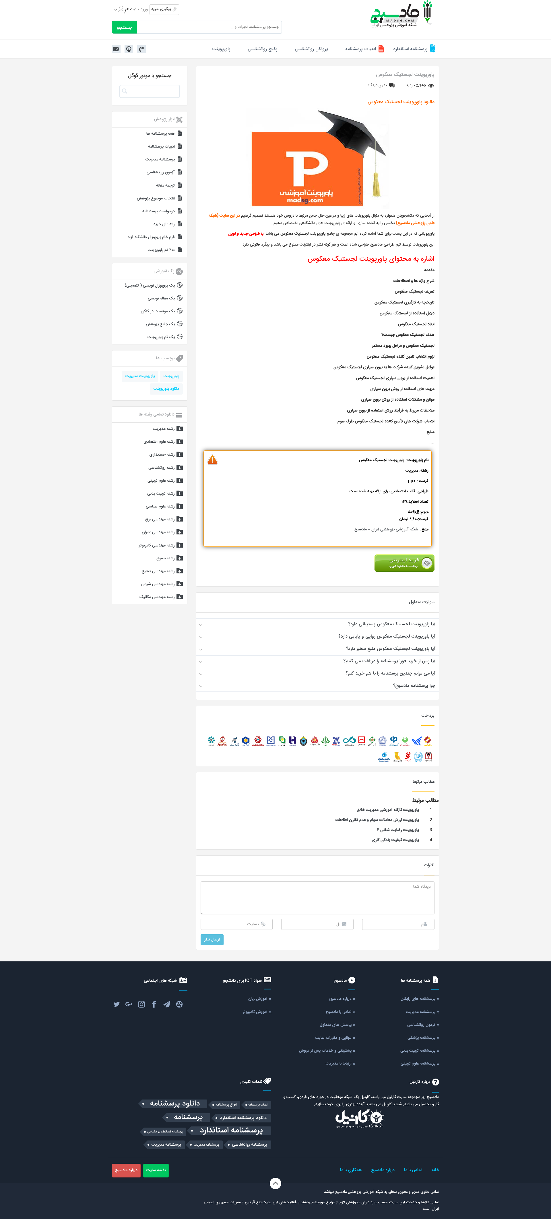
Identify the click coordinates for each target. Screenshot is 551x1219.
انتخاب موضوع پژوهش (156, 198)
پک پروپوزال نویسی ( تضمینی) (150, 285)
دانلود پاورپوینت (166, 388)
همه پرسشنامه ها (160, 133)
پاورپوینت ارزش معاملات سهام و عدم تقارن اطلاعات (377, 820)
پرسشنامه (188, 1117)
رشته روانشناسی (161, 468)
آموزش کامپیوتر (255, 1012)
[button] (317, 624)
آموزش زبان (257, 998)
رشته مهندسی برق (160, 519)
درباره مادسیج (340, 998)
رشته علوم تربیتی (161, 480)
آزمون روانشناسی (161, 172)
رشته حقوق (165, 558)
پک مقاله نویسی (161, 298)
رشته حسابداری (162, 454)
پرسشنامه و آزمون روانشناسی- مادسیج (401, 14)
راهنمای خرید (164, 224)
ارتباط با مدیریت (339, 1063)
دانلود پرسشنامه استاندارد (243, 1118)
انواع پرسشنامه (226, 1105)
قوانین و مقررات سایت (333, 1037)
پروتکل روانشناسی (311, 49)
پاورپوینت (221, 49)
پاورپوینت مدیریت (140, 376)
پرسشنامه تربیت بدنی (417, 1050)
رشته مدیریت (164, 429)
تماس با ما (413, 1170)
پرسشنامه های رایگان (418, 998)
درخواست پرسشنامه (158, 211)
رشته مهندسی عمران (158, 532)
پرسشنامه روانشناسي (249, 1144)
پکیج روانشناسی (263, 49)
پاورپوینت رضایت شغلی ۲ (398, 830)
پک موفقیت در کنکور (158, 311)
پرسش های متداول (336, 1025)
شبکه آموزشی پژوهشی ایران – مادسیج (386, 529)
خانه (435, 1170)
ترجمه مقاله (165, 185)
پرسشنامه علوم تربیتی (418, 1063)
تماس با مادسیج (339, 1012)
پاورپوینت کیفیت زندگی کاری (395, 840)
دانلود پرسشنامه (175, 1104)
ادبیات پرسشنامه (360, 49)
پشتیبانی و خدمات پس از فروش (325, 1050)
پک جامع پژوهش (160, 324)
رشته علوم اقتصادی (159, 441)
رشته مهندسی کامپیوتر (157, 545)
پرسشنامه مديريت (206, 1145)
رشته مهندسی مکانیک (157, 597)
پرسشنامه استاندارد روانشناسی (165, 1131)
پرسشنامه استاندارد (410, 49)
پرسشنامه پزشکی (421, 1037)
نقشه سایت (156, 1170)
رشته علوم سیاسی (160, 506)
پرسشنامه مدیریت (160, 159)
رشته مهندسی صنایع (158, 571)
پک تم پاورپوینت (161, 337)
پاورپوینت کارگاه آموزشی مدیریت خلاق (388, 810)
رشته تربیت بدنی (161, 493)
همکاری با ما (351, 1170)
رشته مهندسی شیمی (158, 584)
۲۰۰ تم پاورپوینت (161, 250)
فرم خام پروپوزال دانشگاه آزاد (151, 237)
